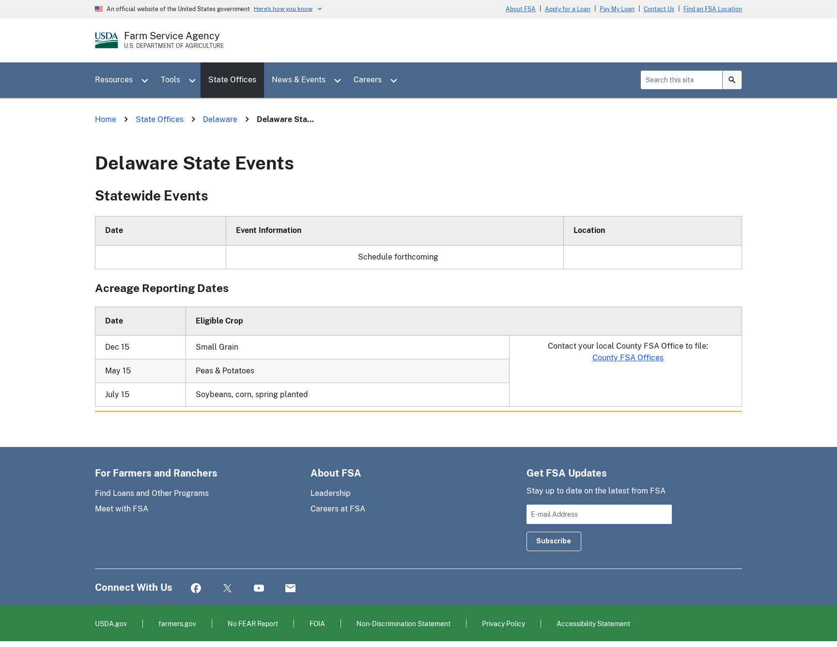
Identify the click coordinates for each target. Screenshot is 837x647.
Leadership (330, 493)
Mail (290, 589)
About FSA (521, 9)
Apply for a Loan (567, 9)
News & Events (299, 79)
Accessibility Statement (593, 623)
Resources (114, 79)
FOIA (317, 623)
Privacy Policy (503, 623)
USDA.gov (111, 623)
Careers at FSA (337, 508)
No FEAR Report (253, 623)
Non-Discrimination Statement (403, 623)
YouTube (259, 589)
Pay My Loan (617, 9)
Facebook (196, 589)
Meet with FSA (121, 508)
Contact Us (659, 9)
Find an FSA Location (712, 9)
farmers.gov (177, 623)
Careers (368, 79)
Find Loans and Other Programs (152, 493)
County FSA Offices (628, 357)
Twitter (227, 589)
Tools (170, 79)
